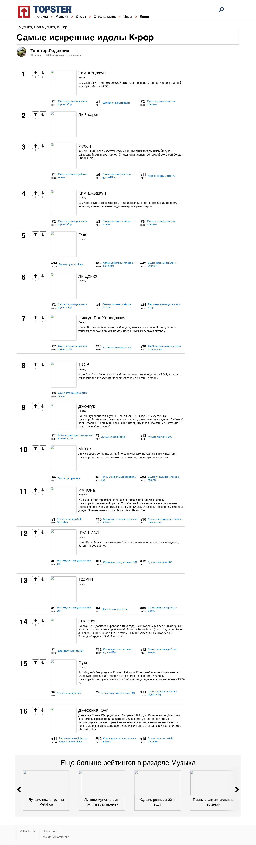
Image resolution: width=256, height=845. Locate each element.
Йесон (84, 145)
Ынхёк (84, 448)
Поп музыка (44, 26)
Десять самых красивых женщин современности (165, 520)
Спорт (81, 16)
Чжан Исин (89, 532)
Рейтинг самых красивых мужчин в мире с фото (75, 437)
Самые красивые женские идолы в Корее (120, 520)
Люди (144, 16)
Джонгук (86, 406)
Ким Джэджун (92, 192)
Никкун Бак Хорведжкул (102, 317)
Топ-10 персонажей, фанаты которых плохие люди (73, 740)
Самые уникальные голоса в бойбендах (118, 264)
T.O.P (83, 364)
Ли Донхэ (87, 276)
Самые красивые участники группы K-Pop (72, 103)
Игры (127, 16)
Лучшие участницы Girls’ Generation (69, 520)
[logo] (43, 11)
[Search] (222, 9)
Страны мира (105, 16)
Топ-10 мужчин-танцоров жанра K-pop (164, 306)
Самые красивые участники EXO (120, 562)
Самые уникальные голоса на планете (163, 478)
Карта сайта (50, 831)
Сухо (83, 662)
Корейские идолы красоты (116, 102)
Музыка (62, 16)
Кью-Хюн (87, 620)
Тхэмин (85, 579)
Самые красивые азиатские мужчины (161, 103)
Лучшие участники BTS (113, 436)
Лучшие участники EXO (160, 436)
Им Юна (86, 490)
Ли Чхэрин (89, 114)
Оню (82, 234)
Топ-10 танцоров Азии (69, 478)
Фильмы (41, 16)
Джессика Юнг (93, 710)
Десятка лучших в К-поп (71, 264)
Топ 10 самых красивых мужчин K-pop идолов (164, 347)
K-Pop (62, 26)
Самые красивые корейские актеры (72, 176)
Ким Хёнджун (92, 72)
